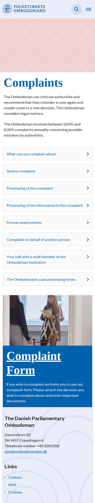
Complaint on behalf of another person (38, 239)
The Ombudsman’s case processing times (41, 279)
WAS (12, 484)
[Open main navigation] (90, 9)
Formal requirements (24, 222)
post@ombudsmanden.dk (26, 451)
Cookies (15, 491)
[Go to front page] (22, 9)
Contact (15, 477)
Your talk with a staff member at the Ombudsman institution (36, 259)
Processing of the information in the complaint (45, 205)
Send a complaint (21, 170)
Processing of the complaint (30, 188)
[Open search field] (76, 9)
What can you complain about (31, 153)
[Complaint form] (47, 351)
